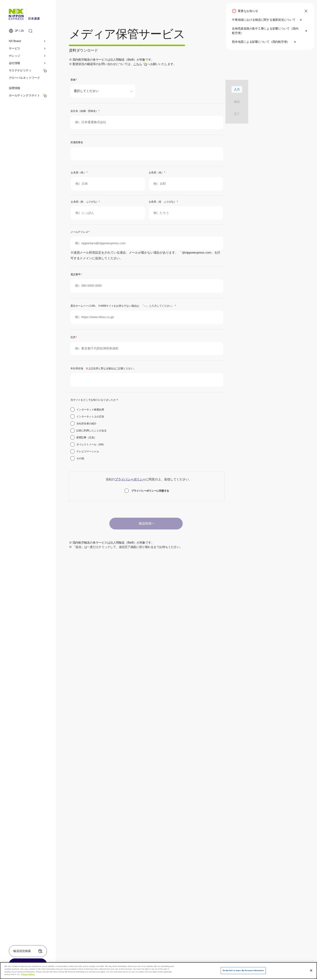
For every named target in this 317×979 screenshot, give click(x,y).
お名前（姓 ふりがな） (85, 201)
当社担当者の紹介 (86, 423)
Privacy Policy (28, 974)
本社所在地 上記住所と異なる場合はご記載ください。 (103, 368)
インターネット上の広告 (90, 416)
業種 (73, 79)
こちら (140, 64)
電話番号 (76, 274)
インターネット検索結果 (90, 409)
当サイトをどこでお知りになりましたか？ (94, 399)
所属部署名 (76, 142)
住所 (73, 337)
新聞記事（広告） (86, 437)
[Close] (311, 970)
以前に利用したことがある (91, 430)
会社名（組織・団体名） (84, 110)
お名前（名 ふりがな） (163, 201)
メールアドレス (79, 231)
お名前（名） (157, 172)
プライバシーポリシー (130, 479)
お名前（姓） (79, 172)
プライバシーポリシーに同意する (150, 490)
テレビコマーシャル (87, 451)
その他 (80, 458)
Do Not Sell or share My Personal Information (243, 971)
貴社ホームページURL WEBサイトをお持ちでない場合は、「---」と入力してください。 (123, 305)
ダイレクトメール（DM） (90, 444)
